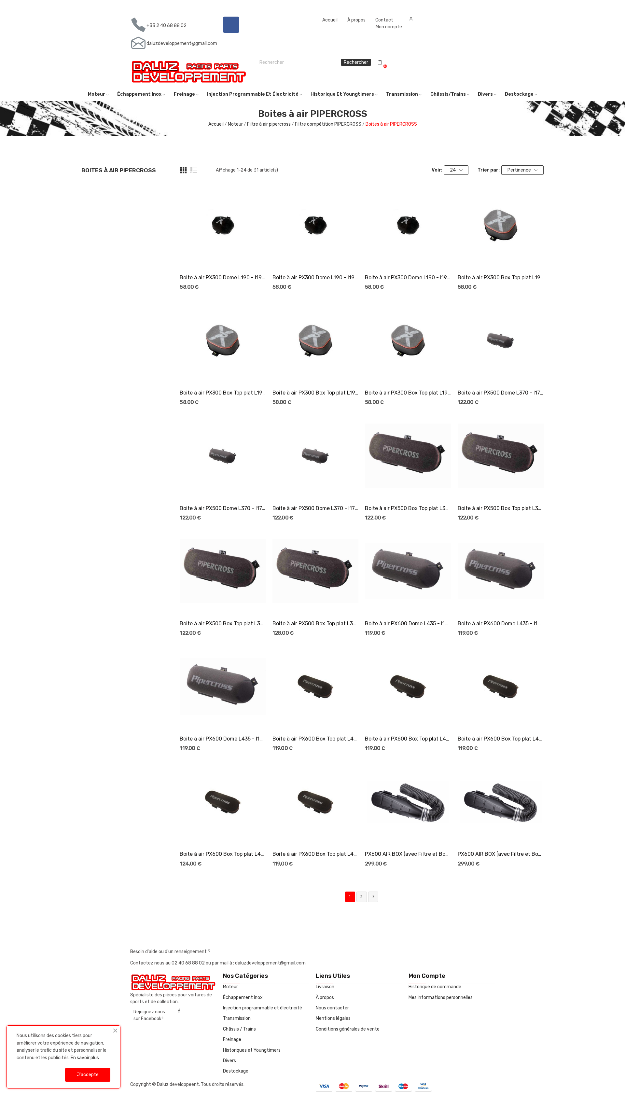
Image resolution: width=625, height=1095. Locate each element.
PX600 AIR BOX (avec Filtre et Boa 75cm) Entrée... (408, 854)
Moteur (230, 987)
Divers (229, 1060)
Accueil (330, 20)
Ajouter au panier (223, 256)
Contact (384, 20)
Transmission (237, 1018)
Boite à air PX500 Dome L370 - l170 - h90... (223, 508)
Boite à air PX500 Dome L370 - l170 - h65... (501, 393)
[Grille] (184, 170)
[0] (380, 62)
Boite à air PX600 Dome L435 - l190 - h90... (408, 623)
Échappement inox (243, 997)
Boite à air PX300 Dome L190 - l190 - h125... (408, 277)
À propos (356, 20)
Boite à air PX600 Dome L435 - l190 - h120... (501, 623)
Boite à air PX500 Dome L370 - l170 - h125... (315, 508)
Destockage (235, 1071)
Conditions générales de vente (348, 1029)
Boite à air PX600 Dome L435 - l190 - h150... (223, 739)
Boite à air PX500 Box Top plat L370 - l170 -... (408, 508)
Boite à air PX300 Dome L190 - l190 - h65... (223, 277)
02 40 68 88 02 (189, 963)
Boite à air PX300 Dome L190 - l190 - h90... (315, 277)
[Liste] (194, 170)
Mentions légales (333, 1018)
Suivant (373, 896)
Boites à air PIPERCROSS (118, 170)
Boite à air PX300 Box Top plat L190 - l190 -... (501, 277)
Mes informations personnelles (441, 997)
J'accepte (88, 1074)
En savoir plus (85, 1057)
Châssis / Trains (239, 1029)
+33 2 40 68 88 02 (166, 25)
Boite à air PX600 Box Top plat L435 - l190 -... (315, 739)
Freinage (232, 1039)
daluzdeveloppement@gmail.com (181, 43)
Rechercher (356, 62)
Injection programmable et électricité (262, 1008)
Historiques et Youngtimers (252, 1050)
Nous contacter (332, 1008)
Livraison (325, 987)
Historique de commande (435, 987)
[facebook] (179, 1011)
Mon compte (389, 27)
